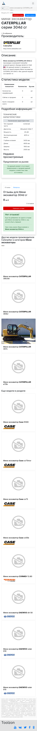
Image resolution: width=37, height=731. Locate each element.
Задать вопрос (30, 15)
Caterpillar (7, 46)
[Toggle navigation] (33, 3)
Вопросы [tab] (16, 187)
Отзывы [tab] (7, 187)
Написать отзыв (18, 15)
